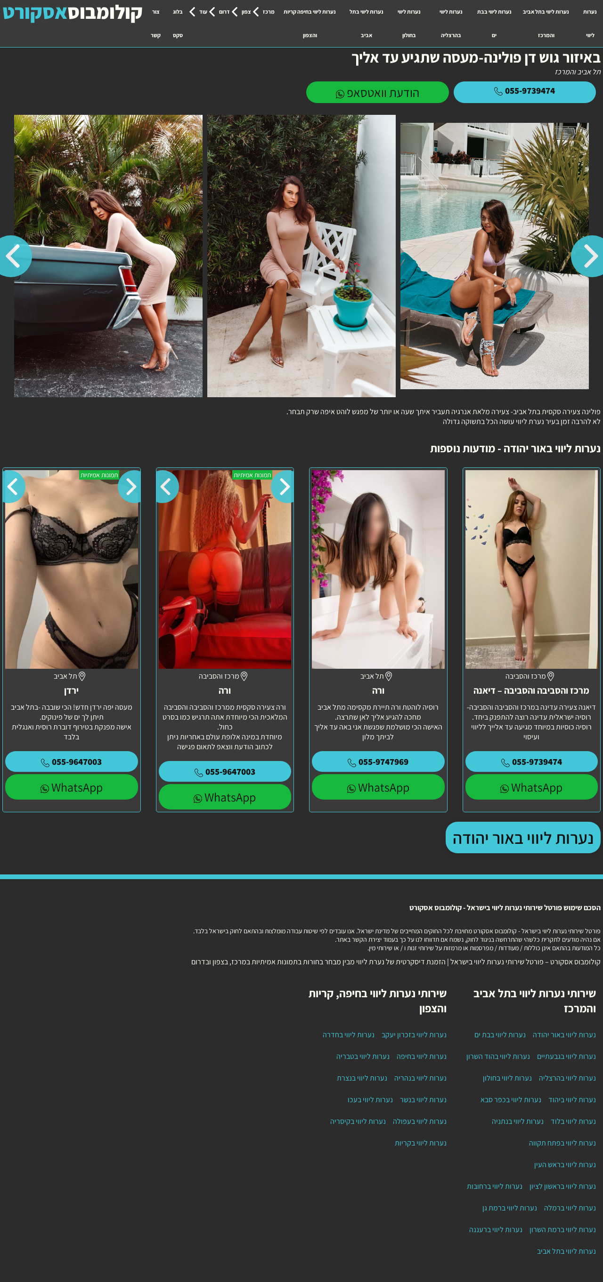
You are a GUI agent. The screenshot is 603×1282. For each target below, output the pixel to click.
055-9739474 (530, 90)
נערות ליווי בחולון (409, 23)
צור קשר (156, 23)
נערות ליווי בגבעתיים (566, 1056)
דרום (224, 11)
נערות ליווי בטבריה (363, 1056)
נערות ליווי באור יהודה (523, 837)
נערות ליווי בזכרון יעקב (414, 1035)
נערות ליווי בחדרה (349, 1035)
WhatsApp (536, 787)
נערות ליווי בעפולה (420, 1121)
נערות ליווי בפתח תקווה (562, 1143)
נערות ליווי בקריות (421, 1143)
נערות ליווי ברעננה (495, 1229)
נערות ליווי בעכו (370, 1100)
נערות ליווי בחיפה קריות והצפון (310, 23)
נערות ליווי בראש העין (565, 1165)
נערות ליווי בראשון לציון (563, 1186)
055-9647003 (230, 771)
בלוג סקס (178, 23)
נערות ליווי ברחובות (494, 1186)
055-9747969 (383, 761)
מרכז (269, 11)
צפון (246, 11)
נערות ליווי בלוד (573, 1121)
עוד (203, 11)
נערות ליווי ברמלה (570, 1208)
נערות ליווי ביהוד (572, 1100)
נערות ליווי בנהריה (420, 1078)
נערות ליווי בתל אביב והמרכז (546, 23)
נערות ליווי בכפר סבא (511, 1100)
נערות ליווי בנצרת (362, 1078)
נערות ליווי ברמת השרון (563, 1229)
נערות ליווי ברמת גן (509, 1208)
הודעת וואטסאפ (383, 92)
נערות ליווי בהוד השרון (498, 1056)
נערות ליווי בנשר (423, 1100)
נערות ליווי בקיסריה (358, 1121)
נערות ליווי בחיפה (422, 1056)
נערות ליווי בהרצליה (451, 23)
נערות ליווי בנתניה (518, 1121)
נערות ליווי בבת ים (494, 23)
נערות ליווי (590, 23)
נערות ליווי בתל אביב (366, 23)
